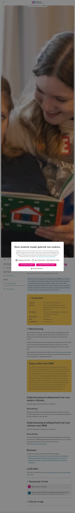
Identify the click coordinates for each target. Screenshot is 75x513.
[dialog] (37, 256)
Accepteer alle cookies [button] (27, 264)
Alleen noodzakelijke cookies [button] (46, 264)
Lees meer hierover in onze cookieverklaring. (46, 256)
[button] (37, 268)
